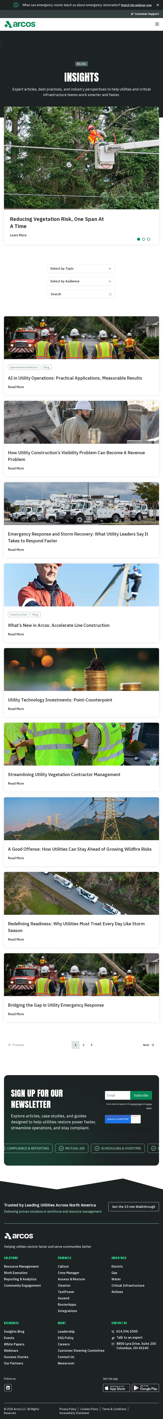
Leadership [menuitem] (66, 1331)
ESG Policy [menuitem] (66, 1338)
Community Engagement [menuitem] (22, 1285)
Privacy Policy (67, 1409)
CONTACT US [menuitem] (119, 1323)
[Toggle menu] (157, 24)
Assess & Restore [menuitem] (71, 1279)
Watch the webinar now (136, 5)
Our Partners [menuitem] (13, 1363)
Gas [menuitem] (114, 1273)
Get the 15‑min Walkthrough (133, 1207)
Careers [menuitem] (64, 1344)
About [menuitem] (62, 1323)
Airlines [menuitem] (117, 1292)
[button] (158, 5)
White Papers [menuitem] (14, 1344)
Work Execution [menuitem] (15, 1273)
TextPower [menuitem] (66, 1292)
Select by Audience (65, 281)
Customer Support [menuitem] (147, 14)
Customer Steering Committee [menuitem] (81, 1351)
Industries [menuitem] (119, 1258)
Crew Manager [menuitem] (68, 1273)
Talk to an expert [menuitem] (130, 1337)
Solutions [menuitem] (11, 1258)
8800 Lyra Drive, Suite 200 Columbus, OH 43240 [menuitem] (136, 1346)
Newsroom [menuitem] (66, 1363)
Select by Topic (62, 268)
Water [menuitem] (116, 1279)
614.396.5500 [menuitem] (127, 1331)
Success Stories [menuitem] (16, 1357)
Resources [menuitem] (11, 1323)
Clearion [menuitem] (64, 1285)
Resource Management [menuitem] (21, 1266)
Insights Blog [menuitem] (14, 1331)
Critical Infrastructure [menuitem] (128, 1285)
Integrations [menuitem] (67, 1311)
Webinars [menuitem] (11, 1351)
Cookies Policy (89, 1409)
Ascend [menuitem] (63, 1298)
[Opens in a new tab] (8, 1390)
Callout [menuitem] (63, 1266)
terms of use (136, 1104)
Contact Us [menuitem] (66, 1357)
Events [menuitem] (9, 1338)
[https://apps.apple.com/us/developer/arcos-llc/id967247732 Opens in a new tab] (116, 1390)
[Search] (110, 293)
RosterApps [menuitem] (67, 1304)
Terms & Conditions (114, 1409)
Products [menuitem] (64, 1258)
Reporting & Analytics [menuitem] (20, 1279)
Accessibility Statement (74, 1413)
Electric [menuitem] (117, 1266)
